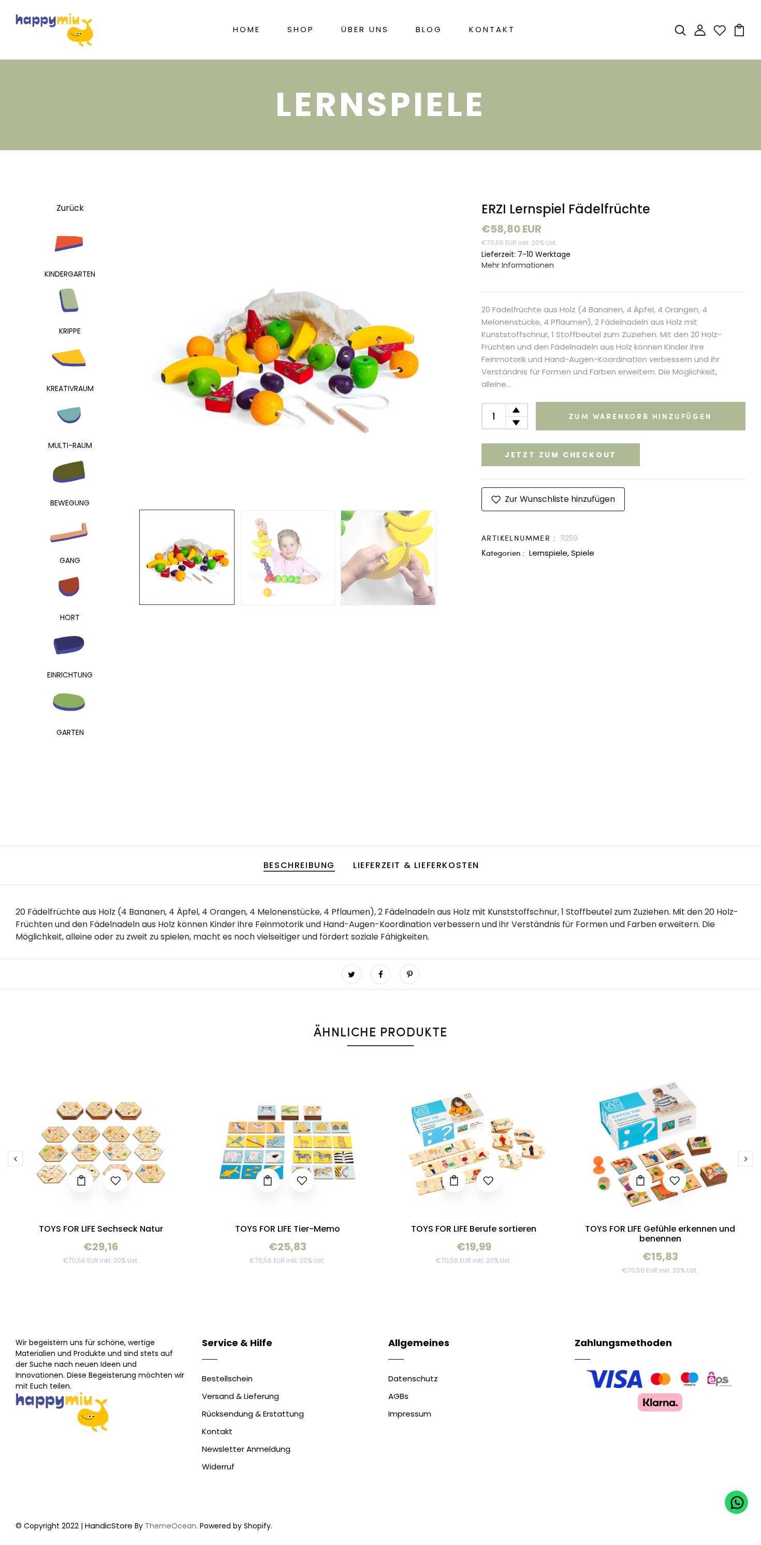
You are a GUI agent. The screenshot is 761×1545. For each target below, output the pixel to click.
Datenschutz (413, 1378)
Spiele (582, 552)
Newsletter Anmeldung (246, 1448)
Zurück (70, 208)
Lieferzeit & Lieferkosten (416, 865)
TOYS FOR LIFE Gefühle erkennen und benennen (660, 1234)
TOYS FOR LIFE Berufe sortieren (473, 1229)
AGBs (398, 1396)
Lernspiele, (550, 552)
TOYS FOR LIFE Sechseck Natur (101, 1229)
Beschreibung (299, 865)
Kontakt (492, 29)
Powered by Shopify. (235, 1526)
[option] (287, 349)
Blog (429, 29)
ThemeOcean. (171, 1526)
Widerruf (218, 1466)
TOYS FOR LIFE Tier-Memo (287, 1229)
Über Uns (365, 29)
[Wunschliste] (719, 29)
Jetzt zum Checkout (561, 455)
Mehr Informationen (517, 265)
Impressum (409, 1413)
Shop (300, 29)
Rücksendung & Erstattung (253, 1413)
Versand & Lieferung (240, 1396)
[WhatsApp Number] (736, 1502)
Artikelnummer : (518, 538)
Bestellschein (227, 1378)
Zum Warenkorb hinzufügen (640, 416)
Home (246, 29)
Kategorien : (502, 552)
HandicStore (109, 1525)
